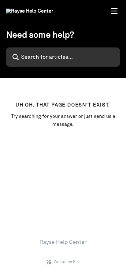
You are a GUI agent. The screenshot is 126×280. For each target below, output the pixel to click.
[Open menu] (114, 11)
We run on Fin (66, 261)
